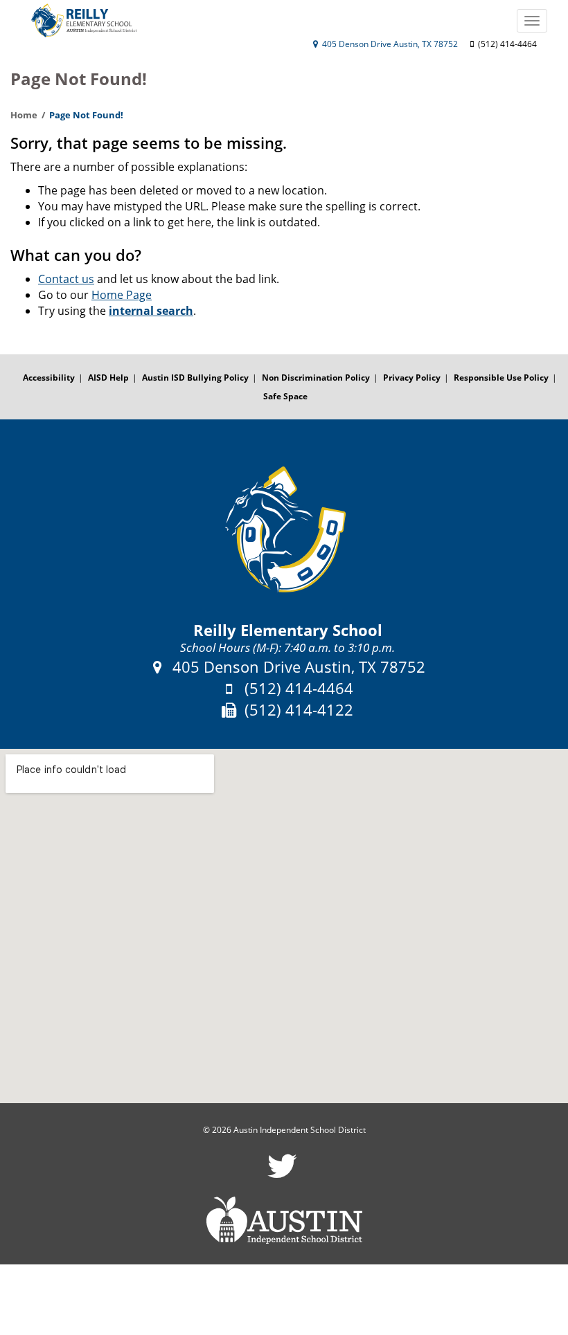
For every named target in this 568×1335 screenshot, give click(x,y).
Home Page (121, 294)
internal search (151, 310)
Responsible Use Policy (501, 377)
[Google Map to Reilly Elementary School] (284, 926)
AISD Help (108, 377)
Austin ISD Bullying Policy (195, 377)
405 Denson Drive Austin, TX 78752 (389, 44)
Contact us (66, 279)
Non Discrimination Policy (316, 377)
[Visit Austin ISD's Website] (284, 1220)
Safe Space (285, 396)
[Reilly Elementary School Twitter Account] (282, 1175)
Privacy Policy (412, 377)
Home (23, 115)
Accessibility (49, 377)
